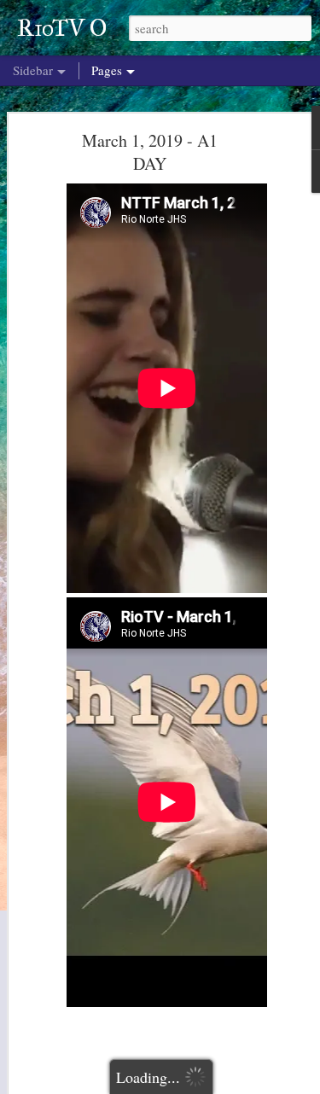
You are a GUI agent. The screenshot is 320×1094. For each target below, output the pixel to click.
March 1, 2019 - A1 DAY (150, 152)
